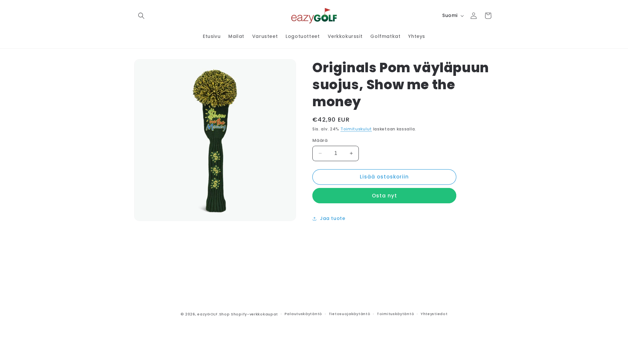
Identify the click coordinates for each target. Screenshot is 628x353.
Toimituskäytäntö (395, 313)
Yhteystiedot (434, 313)
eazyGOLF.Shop (213, 314)
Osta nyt (384, 195)
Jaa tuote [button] (332, 218)
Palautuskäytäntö (303, 313)
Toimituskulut (356, 129)
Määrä (319, 140)
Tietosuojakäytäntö (350, 313)
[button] (141, 15)
